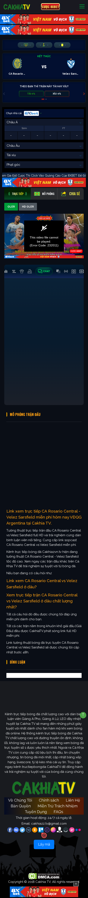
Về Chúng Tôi (20, 800)
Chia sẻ (74, 193)
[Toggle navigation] (82, 6)
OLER (11, 206)
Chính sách (49, 800)
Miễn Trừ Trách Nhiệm (58, 806)
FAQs (58, 811)
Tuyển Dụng (36, 811)
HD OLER (28, 206)
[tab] (17, 194)
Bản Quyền (21, 806)
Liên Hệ (73, 800)
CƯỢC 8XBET (50, 6)
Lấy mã (44, 844)
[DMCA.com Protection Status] (44, 876)
